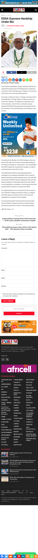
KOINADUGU (17, 413)
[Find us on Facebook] (3, 359)
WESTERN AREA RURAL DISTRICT (31, 435)
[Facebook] (3, 79)
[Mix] (23, 79)
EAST (3, 424)
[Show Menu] (2, 9)
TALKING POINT (31, 408)
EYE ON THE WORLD (5, 438)
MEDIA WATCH (18, 434)
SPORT (28, 405)
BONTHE (4, 395)
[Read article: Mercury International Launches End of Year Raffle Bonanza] (4, 471)
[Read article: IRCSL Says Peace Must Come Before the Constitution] (4, 479)
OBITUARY (29, 382)
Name (3, 270)
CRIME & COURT (6, 419)
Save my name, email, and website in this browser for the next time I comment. (19, 295)
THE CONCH (29, 410)
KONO (15, 416)
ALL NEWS (8, 15)
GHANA (16, 387)
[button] (25, 554)
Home (2, 15)
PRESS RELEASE (31, 390)
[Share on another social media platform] (32, 72)
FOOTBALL (4, 445)
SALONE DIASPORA (29, 396)
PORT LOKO (29, 387)
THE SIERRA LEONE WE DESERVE (29, 414)
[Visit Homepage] (19, 10)
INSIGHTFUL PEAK (17, 394)
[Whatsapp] (27, 79)
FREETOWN (17, 385)
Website (3, 286)
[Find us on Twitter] (7, 359)
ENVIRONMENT (5, 435)
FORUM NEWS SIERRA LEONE (15, 26)
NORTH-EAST (18, 445)
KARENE (16, 408)
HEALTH (16, 390)
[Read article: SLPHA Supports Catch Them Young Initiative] (4, 454)
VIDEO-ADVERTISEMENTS (8, 492)
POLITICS (29, 385)
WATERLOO (29, 431)
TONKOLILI (29, 419)
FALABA (3, 442)
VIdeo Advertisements (31, 428)
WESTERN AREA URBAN (31, 439)
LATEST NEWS (18, 418)
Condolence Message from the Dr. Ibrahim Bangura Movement (5, 410)
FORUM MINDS (18, 380)
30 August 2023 (8, 28)
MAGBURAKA (18, 429)
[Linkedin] (13, 79)
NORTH (16, 442)
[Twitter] (6, 79)
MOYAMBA (17, 437)
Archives (21, 492)
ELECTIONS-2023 (6, 430)
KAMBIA (16, 405)
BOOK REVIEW (5, 397)
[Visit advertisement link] (19, 2)
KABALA (16, 400)
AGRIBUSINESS (6, 384)
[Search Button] (36, 9)
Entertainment (16, 491)
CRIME (3, 416)
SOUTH (28, 400)
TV (23, 491)
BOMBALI (4, 392)
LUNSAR (16, 426)
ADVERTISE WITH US (6, 380)
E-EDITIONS (4, 422)
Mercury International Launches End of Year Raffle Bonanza (23, 470)
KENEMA (16, 410)
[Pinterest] (16, 79)
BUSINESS (4, 400)
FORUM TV (17, 382)
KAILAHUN (17, 402)
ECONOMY (4, 427)
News (8, 491)
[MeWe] (20, 79)
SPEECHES (29, 402)
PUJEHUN (29, 393)
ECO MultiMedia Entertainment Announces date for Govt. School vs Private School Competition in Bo (23, 462)
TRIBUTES (29, 424)
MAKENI (16, 431)
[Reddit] (9, 79)
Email (3, 278)
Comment (4, 248)
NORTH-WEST (30, 380)
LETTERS (16, 421)
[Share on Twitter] (22, 72)
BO (2, 389)
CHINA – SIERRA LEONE (6, 403)
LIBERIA (16, 424)
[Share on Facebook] (11, 72)
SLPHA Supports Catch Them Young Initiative (21, 453)
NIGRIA (16, 439)
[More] (30, 79)
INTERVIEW (17, 397)
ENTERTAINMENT (6, 432)
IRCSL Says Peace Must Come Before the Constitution (22, 478)
